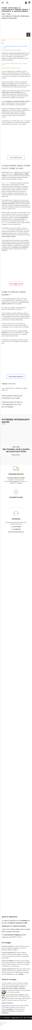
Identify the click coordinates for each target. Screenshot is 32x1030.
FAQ (17, 780)
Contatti (24, 777)
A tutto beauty (12, 383)
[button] (16, 717)
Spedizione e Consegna (10, 854)
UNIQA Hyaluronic (10, 388)
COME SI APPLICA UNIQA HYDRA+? (13, 50)
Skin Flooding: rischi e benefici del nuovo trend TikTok (16, 450)
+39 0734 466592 (7, 761)
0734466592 (9, 1009)
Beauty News (16, 446)
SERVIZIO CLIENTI (8, 751)
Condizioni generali (9, 857)
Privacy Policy (7, 863)
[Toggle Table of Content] (3, 43)
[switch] (3, 997)
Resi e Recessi (7, 859)
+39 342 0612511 (6, 769)
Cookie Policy (7, 865)
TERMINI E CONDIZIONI (10, 851)
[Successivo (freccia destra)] (2, 1024)
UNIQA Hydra (19, 388)
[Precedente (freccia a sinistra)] (0, 1024)
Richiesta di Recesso (9, 861)
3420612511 (5, 1013)
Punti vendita (9, 777)
